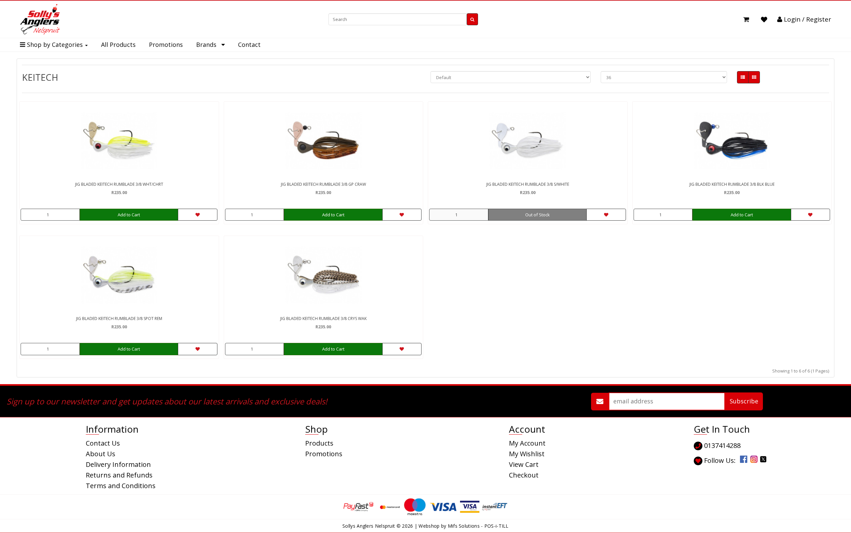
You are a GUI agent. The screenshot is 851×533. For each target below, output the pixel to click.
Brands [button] (208, 45)
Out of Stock (537, 215)
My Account (527, 443)
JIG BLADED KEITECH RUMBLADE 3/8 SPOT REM (119, 318)
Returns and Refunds (119, 475)
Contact (249, 45)
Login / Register (806, 19)
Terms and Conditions (121, 485)
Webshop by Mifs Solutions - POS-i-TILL (463, 526)
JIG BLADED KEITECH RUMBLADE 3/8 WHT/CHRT (119, 184)
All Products (118, 45)
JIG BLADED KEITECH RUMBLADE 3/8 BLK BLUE (732, 184)
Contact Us (103, 443)
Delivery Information (118, 464)
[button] (746, 19)
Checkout (524, 475)
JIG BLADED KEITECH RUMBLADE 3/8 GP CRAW (323, 184)
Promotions (166, 45)
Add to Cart (129, 215)
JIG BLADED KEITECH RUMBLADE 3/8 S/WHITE (527, 184)
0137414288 (721, 445)
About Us (100, 453)
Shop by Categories (54, 45)
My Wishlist (527, 453)
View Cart (524, 464)
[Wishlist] (764, 19)
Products (319, 443)
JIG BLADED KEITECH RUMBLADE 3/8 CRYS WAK (323, 318)
